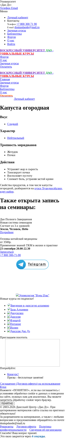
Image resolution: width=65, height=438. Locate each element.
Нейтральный (15, 137)
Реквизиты (6, 426)
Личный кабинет (17, 17)
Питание (15, 324)
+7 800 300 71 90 (26, 23)
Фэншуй (15, 320)
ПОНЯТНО (7, 403)
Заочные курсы (16, 30)
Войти (11, 44)
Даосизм (15, 316)
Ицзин (14, 327)
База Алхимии (19, 309)
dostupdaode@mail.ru (27, 27)
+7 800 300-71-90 (10, 255)
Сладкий (12, 124)
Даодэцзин (16, 313)
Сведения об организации (45, 429)
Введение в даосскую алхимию (29, 305)
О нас (10, 40)
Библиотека (14, 33)
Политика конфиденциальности (25, 428)
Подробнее (7, 232)
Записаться (7, 251)
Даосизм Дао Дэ (20, 331)
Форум (11, 37)
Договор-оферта (26, 426)
